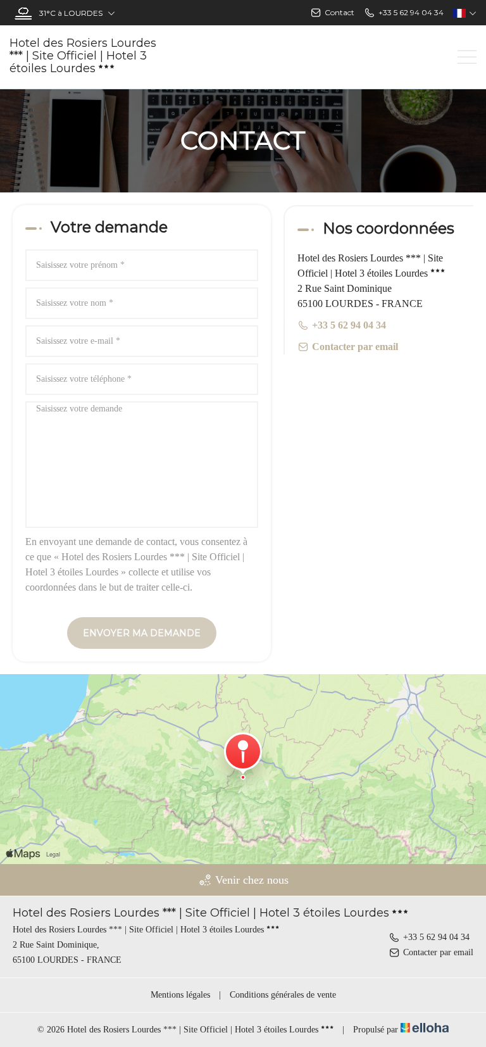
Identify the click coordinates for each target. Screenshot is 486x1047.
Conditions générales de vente (283, 995)
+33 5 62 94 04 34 (436, 937)
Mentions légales (180, 995)
